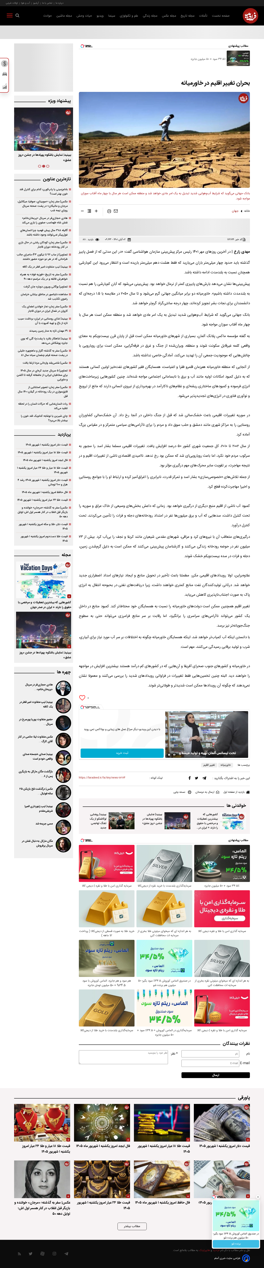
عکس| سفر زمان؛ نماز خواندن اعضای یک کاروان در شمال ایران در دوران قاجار (45, 308)
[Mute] (174, 754)
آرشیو (36, 3)
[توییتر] (196, 779)
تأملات (203, 16)
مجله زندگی (150, 16)
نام (248, 1053)
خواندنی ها (236, 805)
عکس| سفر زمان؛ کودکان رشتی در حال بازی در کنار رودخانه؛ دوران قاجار (43, 244)
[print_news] (109, 212)
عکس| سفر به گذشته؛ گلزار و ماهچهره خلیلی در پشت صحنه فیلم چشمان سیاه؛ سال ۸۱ (43, 353)
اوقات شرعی (12, 3)
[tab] (47, 166)
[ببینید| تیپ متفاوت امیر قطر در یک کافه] (63, 705)
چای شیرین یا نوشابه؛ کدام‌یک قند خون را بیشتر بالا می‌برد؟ (44, 418)
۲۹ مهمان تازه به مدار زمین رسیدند (48, 331)
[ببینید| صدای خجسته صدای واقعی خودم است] (63, 758)
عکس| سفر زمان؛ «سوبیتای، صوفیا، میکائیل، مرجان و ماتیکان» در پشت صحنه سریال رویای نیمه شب (42, 206)
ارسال (215, 1075)
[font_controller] (96, 211)
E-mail (245, 1063)
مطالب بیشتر (132, 1226)
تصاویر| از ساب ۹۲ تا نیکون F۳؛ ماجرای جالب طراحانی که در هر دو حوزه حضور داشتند (42, 256)
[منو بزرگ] (10, 16)
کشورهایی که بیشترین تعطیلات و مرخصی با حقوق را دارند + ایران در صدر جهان (207, 823)
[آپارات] (42, 1254)
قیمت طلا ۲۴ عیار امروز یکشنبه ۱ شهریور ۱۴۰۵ (42, 500)
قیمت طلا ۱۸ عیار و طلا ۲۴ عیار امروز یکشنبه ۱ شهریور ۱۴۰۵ (42, 470)
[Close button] (258, 1197)
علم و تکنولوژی (129, 16)
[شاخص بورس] (5, 87)
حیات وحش (84, 16)
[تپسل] (82, 707)
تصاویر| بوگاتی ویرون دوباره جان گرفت (45, 287)
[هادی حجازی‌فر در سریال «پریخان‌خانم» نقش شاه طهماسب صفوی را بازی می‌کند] (63, 688)
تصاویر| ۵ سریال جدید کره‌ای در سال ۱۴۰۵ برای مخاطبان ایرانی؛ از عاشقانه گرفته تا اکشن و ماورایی (42, 375)
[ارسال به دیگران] (116, 212)
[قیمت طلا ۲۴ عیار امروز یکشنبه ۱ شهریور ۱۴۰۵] (102, 1179)
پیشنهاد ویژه (59, 101)
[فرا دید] (250, 16)
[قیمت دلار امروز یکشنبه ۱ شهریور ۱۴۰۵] (222, 1123)
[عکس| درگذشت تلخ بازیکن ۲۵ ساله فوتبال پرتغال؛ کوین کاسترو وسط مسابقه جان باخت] (63, 792)
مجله (66, 555)
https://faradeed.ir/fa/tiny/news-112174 (102, 778)
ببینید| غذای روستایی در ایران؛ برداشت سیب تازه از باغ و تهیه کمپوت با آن (43, 321)
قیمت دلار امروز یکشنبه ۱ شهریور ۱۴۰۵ (47, 445)
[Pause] (169, 754)
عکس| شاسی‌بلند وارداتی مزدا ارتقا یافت (45, 363)
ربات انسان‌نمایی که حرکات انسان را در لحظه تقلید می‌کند (43, 406)
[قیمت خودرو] (5, 75)
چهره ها (64, 672)
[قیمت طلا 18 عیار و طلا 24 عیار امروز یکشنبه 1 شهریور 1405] (42, 1123)
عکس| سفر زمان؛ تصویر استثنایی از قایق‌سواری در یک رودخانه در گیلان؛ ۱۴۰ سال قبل (43, 391)
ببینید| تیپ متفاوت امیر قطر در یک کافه (45, 267)
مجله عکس (169, 16)
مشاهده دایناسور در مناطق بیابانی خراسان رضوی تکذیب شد (44, 296)
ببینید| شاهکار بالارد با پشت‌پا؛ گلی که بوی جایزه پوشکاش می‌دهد (44, 340)
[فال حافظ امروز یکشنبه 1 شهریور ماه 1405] (162, 1179)
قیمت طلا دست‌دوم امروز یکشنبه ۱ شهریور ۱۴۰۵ (44, 538)
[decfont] (82, 211)
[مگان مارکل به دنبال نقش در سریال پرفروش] (63, 844)
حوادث (47, 16)
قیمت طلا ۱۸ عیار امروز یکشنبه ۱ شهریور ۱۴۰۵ (43, 452)
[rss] (19, 1254)
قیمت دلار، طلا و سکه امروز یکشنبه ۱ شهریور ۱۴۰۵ (43, 526)
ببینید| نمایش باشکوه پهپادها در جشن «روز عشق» (152, 819)
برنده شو (236, 1244)
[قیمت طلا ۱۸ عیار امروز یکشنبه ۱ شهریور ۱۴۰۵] (162, 1123)
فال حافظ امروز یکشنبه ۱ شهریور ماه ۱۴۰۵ (45, 492)
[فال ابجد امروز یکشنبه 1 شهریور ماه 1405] (102, 1123)
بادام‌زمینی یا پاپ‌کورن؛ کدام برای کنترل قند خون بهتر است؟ (44, 191)
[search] (17, 16)
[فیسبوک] (189, 779)
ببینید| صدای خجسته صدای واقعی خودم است (38, 756)
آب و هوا (25, 3)
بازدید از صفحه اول (234, 792)
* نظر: (174, 1053)
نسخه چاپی (179, 792)
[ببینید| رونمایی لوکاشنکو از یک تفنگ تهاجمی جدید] (122, 820)
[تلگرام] (204, 779)
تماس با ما (47, 3)
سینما (111, 16)
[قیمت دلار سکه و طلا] (5, 64)
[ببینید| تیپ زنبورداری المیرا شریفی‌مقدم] (63, 810)
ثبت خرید (122, 753)
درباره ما (59, 3)
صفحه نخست (221, 16)
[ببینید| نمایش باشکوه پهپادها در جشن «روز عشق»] (177, 820)
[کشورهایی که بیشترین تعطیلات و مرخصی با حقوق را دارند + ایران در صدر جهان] (233, 820)
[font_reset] (89, 211)
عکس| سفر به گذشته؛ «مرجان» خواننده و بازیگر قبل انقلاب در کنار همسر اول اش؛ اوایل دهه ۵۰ (43, 512)
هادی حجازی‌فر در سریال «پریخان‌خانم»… (39, 687)
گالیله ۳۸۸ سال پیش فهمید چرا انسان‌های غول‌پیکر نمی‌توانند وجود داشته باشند (44, 232)
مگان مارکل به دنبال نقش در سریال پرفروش (37, 843)
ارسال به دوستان (204, 792)
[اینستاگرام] (54, 1254)
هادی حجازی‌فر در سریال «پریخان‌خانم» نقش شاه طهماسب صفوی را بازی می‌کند (45, 220)
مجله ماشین (64, 16)
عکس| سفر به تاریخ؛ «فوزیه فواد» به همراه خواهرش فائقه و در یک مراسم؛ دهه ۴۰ (44, 276)
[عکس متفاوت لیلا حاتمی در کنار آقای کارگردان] (63, 740)
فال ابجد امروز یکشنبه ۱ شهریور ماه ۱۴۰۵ (45, 460)
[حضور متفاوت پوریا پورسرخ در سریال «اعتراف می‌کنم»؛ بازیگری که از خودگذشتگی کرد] (63, 723)
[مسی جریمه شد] (63, 827)
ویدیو (100, 16)
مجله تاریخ (187, 16)
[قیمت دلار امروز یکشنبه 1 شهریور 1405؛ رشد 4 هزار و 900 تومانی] (222, 1179)
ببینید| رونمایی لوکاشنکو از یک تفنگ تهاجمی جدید (98, 821)
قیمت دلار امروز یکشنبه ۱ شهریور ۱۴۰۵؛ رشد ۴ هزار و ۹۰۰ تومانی (43, 482)
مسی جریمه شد (44, 824)
